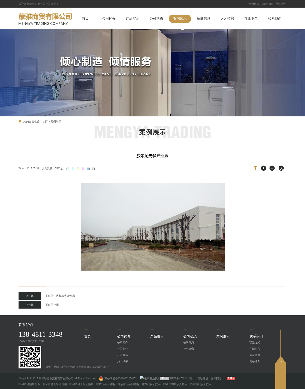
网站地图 (281, 3)
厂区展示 (122, 355)
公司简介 (109, 18)
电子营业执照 (152, 378)
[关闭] (281, 168)
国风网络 (216, 378)
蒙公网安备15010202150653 (120, 378)
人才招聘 (227, 18)
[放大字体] (264, 168)
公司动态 (156, 18)
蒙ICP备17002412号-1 (182, 378)
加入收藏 (267, 3)
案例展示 (180, 18)
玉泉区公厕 (42, 304)
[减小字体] (272, 168)
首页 (85, 18)
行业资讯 (188, 348)
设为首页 (254, 3)
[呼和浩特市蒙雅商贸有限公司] (45, 23)
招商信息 (203, 18)
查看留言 (254, 355)
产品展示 (132, 18)
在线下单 (251, 18)
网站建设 (202, 378)
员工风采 (122, 361)
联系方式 (254, 342)
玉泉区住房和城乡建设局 (50, 295)
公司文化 (122, 348)
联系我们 (274, 18)
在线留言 (254, 348)
